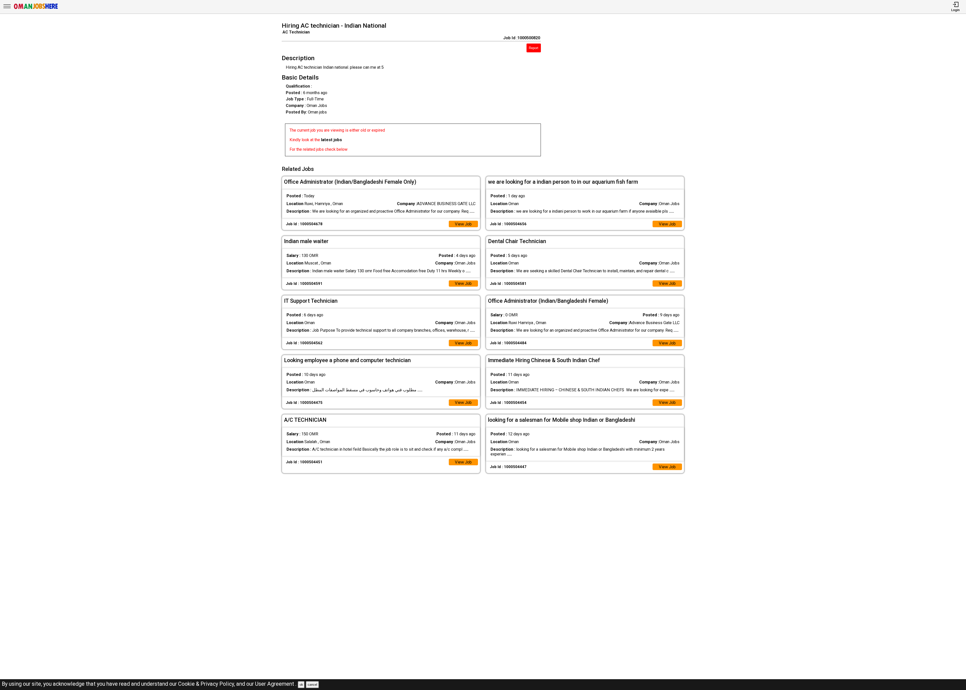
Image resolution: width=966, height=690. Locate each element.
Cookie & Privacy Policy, (207, 684)
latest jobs (331, 139)
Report (533, 48)
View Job (463, 224)
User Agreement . (276, 684)
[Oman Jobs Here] (36, 8)
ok (301, 684)
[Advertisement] (620, 91)
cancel (312, 684)
